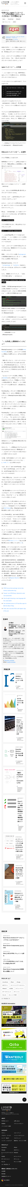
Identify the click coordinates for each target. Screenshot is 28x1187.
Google (18, 982)
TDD (20, 830)
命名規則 (5, 378)
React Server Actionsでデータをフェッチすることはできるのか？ (13, 939)
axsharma (16, 265)
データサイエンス (7, 991)
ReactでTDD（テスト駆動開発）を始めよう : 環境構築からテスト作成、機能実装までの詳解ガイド (20, 811)
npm (4, 19)
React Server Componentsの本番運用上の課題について (13, 970)
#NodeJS (16, 1152)
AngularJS (20, 787)
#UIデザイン (16, 1150)
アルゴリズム (20, 740)
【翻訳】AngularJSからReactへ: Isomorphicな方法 (20, 778)
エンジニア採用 (12, 995)
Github (21, 855)
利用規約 (3, 1123)
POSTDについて (5, 1121)
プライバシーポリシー (18, 1123)
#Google (3, 1150)
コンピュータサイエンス (19, 1135)
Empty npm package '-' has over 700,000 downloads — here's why (15, 37)
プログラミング (17, 1138)
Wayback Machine (14, 578)
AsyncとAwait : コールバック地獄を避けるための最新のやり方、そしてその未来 (19, 727)
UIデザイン (5, 985)
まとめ (4, 995)
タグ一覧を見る (5, 998)
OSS (15, 22)
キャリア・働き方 (5, 1138)
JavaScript (10, 19)
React (19, 686)
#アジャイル (16, 1159)
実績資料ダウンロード (6, 1176)
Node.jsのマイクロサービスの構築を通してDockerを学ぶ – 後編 (19, 897)
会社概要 (3, 1171)
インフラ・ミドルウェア (7, 1140)
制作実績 (3, 1173)
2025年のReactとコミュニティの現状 (19, 679)
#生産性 (3, 1156)
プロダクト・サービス (6, 1135)
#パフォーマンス (17, 1156)
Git (18, 855)
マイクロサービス (19, 908)
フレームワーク (20, 763)
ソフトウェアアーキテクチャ (18, 985)
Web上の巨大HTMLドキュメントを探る (13, 954)
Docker (18, 905)
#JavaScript (4, 1147)
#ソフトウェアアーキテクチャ (7, 1153)
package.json (22, 254)
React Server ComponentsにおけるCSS (13, 947)
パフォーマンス (20, 884)
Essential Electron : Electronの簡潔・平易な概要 (19, 753)
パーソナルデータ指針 (6, 1126)
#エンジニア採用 (17, 1161)
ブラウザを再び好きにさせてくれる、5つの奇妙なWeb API (13, 962)
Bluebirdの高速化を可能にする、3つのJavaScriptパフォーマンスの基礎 (19, 873)
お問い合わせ (17, 1121)
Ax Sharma (15, 39)
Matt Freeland (7, 508)
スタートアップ (17, 1132)
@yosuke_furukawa (9, 660)
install (4, 462)
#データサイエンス (6, 1159)
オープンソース (6, 22)
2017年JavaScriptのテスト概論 (20, 702)
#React (15, 1147)
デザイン (3, 1132)
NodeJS (18, 19)
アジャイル (17, 991)
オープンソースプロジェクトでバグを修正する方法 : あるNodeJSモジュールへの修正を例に (19, 845)
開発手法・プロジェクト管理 (20, 1140)
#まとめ (3, 1161)
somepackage (6, 265)
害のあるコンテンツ (14, 540)
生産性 (11, 988)
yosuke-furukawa (11, 662)
